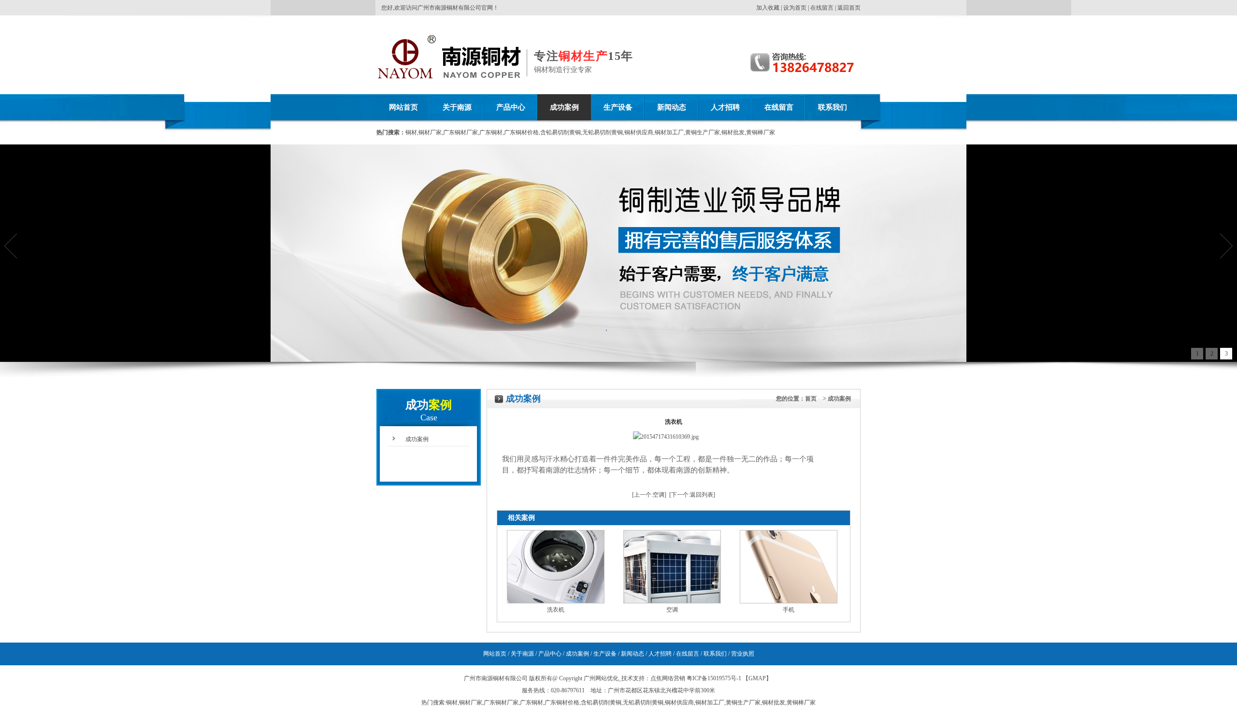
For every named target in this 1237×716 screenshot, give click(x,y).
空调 (658, 494)
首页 (811, 398)
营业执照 (742, 653)
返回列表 (701, 494)
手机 (788, 609)
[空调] (672, 601)
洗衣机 (555, 609)
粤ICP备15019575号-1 (714, 678)
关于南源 (457, 107)
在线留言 (822, 7)
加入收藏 (767, 7)
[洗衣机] (555, 601)
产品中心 (510, 107)
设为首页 (794, 7)
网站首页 (403, 107)
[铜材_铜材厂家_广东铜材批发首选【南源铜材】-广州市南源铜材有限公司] (407, 79)
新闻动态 (671, 107)
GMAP (757, 678)
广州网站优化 (601, 678)
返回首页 (849, 7)
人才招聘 (725, 107)
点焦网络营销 (667, 678)
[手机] (788, 601)
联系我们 (832, 107)
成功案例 (564, 107)
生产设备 (618, 107)
